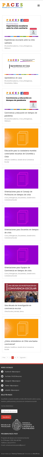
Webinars (8, 48)
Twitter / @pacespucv (11, 386)
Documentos (9, 83)
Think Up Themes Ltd (17, 453)
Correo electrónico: (7, 406)
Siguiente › (23, 357)
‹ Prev (3, 357)
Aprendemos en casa (13, 77)
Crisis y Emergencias (25, 46)
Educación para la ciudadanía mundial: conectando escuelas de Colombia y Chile (21, 153)
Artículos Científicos (11, 160)
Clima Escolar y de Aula (12, 311)
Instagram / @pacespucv (12, 381)
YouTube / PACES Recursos (13, 376)
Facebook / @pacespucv (12, 372)
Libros (22, 311)
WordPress (36, 453)
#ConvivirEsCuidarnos (12, 46)
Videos (15, 83)
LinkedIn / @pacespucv (12, 390)
